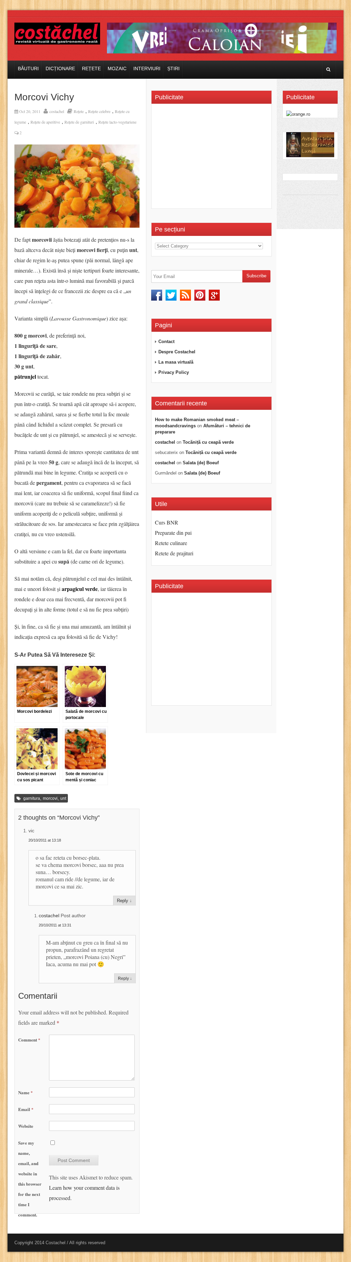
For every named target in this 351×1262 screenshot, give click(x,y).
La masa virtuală (175, 362)
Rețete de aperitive (45, 122)
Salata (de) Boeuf (201, 462)
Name (25, 1092)
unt (63, 798)
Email (26, 1109)
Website (25, 1126)
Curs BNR (166, 522)
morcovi (50, 798)
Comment (29, 1039)
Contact (166, 341)
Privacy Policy (173, 372)
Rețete (91, 68)
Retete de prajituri (174, 553)
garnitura (31, 798)
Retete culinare (171, 542)
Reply (122, 900)
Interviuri (146, 68)
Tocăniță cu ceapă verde (208, 442)
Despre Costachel (176, 351)
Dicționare (60, 68)
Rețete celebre (99, 111)
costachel (56, 111)
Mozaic (117, 68)
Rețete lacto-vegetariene (117, 122)
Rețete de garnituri (79, 122)
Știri (173, 68)
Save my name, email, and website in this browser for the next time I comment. (29, 1178)
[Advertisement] (212, 158)
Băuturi (28, 68)
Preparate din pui (173, 532)
